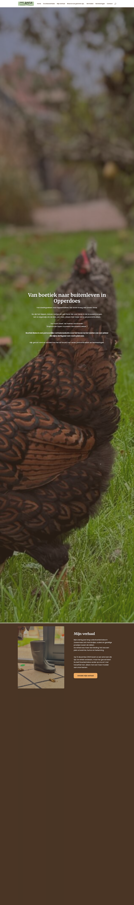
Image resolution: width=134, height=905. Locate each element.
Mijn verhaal (61, 4)
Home (39, 4)
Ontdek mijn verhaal (85, 676)
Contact (110, 4)
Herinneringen (100, 4)
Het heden (90, 4)
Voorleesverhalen (49, 4)
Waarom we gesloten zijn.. (76, 4)
